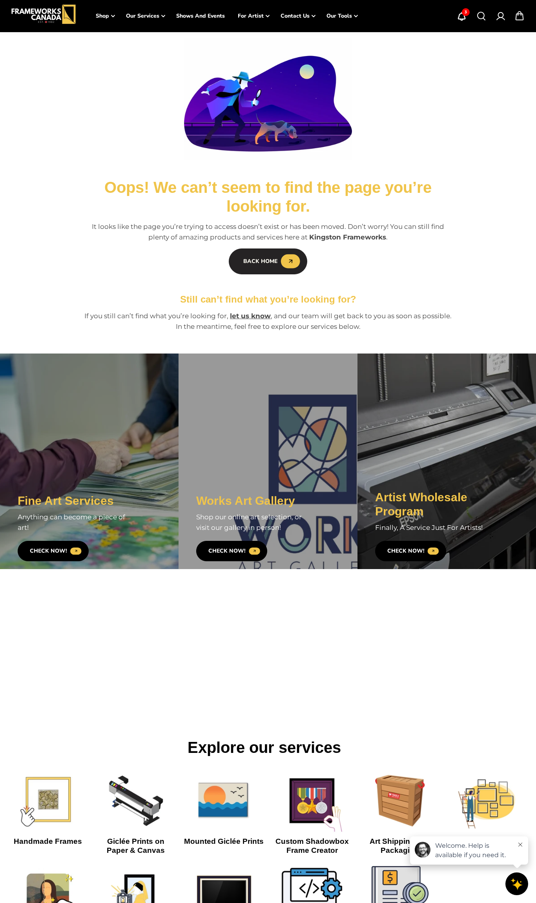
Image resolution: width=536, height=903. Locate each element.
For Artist (251, 16)
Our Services (142, 16)
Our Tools (339, 16)
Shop (102, 16)
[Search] (481, 16)
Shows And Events (200, 16)
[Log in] (500, 16)
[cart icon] (519, 16)
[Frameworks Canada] (43, 16)
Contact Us (295, 16)
